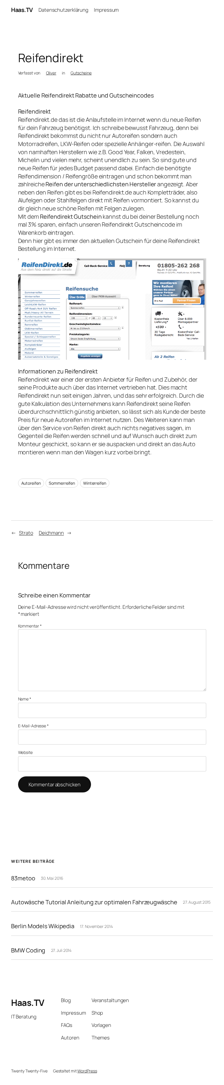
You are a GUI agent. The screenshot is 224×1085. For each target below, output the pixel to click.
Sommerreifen (62, 483)
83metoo (23, 878)
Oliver (51, 73)
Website (25, 752)
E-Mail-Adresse (33, 725)
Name (24, 699)
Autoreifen (31, 483)
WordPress (87, 1071)
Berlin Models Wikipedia (42, 926)
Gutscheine (81, 73)
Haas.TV (22, 10)
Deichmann (51, 532)
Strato (26, 532)
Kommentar (30, 626)
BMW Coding (28, 950)
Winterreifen (94, 483)
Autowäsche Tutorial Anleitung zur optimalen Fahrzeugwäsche (94, 902)
